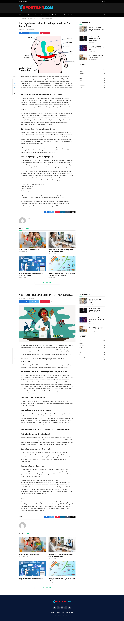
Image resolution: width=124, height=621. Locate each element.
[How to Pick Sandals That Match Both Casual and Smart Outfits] (83, 29)
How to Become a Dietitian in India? (29, 249)
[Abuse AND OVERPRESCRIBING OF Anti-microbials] (47, 323)
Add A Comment (47, 282)
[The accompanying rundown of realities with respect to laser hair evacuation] (62, 263)
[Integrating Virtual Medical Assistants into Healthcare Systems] (32, 263)
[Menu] (20, 15)
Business (57, 14)
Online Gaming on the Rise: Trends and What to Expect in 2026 (96, 47)
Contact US (69, 612)
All (80, 69)
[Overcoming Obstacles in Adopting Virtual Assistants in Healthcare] (62, 240)
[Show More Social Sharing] (51, 33)
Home (24, 14)
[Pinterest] (14, 90)
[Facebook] (14, 80)
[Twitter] (14, 83)
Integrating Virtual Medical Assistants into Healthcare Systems (31, 274)
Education (70, 14)
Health (64, 14)
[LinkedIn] (14, 87)
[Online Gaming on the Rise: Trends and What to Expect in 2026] (83, 48)
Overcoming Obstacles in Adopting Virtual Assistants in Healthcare (61, 250)
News (81, 80)
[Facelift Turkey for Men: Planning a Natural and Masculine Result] (83, 38)
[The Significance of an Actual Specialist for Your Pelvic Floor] (47, 54)
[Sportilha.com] (36, 8)
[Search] (104, 14)
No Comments (31, 29)
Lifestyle (36, 14)
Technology (44, 14)
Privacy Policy (60, 612)
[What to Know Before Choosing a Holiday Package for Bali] (83, 57)
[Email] (14, 93)
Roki (29, 218)
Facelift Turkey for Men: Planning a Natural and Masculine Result (95, 38)
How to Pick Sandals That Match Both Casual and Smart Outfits (96, 29)
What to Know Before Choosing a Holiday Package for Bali (96, 56)
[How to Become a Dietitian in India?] (32, 240)
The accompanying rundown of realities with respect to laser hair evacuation (62, 274)
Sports (30, 14)
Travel (51, 14)
